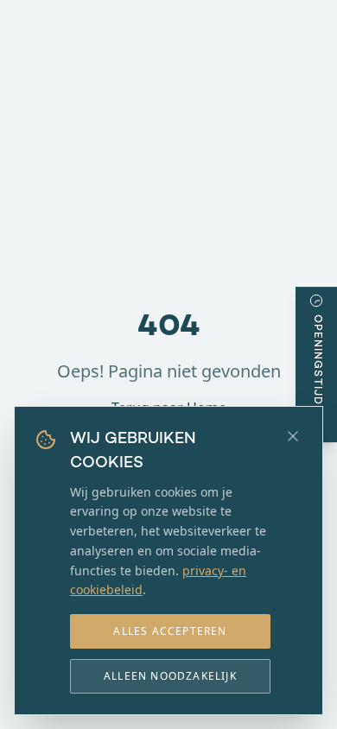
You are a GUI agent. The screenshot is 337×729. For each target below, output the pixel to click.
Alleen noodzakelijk (170, 676)
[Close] (293, 436)
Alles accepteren (169, 631)
